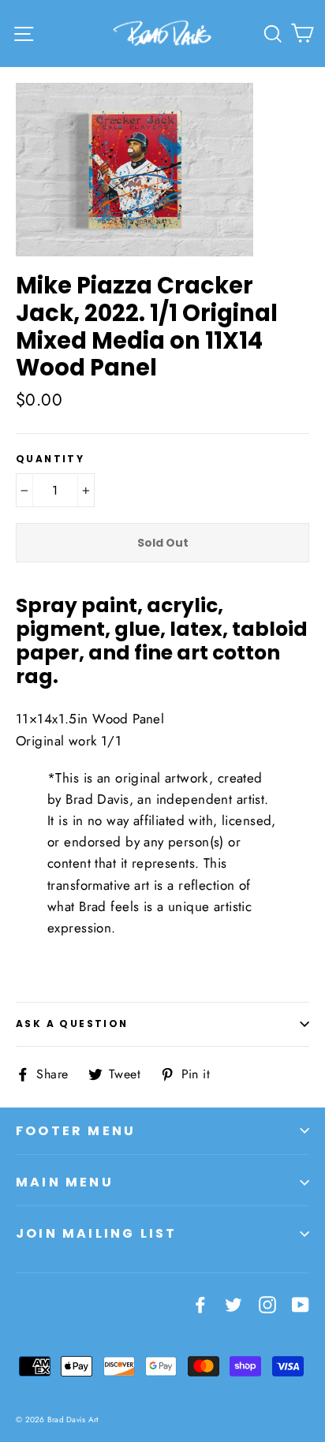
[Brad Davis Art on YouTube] (300, 1303)
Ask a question (72, 1023)
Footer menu (76, 1131)
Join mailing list (96, 1233)
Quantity (50, 459)
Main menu (65, 1182)
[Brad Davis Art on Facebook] (200, 1303)
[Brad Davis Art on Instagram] (267, 1303)
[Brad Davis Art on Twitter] (233, 1303)
